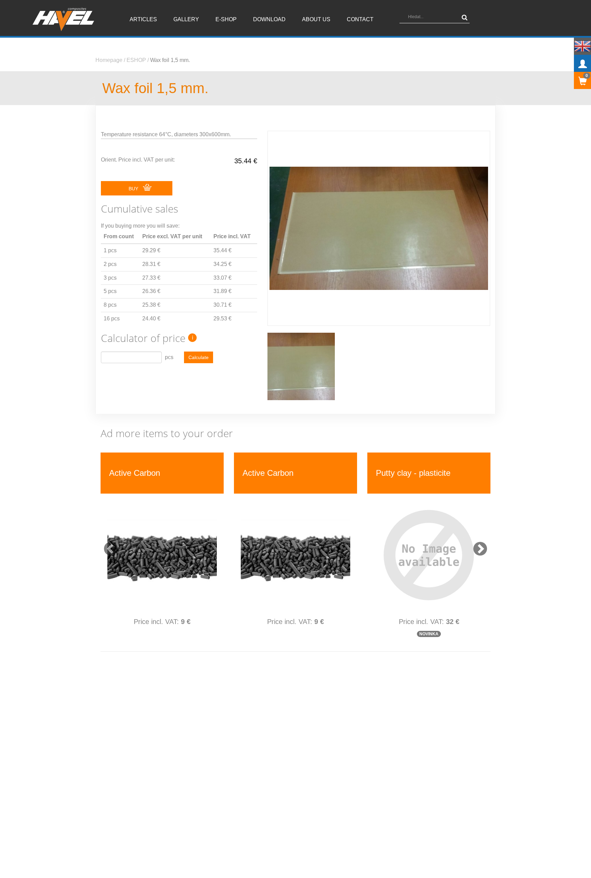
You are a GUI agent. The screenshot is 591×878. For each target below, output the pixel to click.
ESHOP (136, 60)
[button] (107, 545)
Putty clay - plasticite (146, 473)
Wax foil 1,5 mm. (170, 60)
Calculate (198, 357)
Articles (143, 19)
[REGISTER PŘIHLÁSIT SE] (582, 63)
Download (269, 19)
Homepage (108, 60)
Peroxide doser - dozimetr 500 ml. (283, 472)
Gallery (186, 19)
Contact (360, 19)
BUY (134, 188)
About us (316, 19)
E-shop (226, 19)
